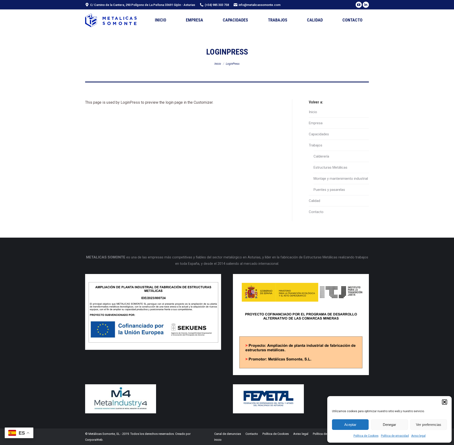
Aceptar (350, 425)
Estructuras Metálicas (330, 167)
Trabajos (315, 145)
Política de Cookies (366, 435)
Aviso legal (418, 435)
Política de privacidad (395, 435)
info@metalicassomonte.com (259, 5)
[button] (444, 402)
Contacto (316, 212)
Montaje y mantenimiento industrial (341, 178)
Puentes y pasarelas (329, 190)
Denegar (389, 425)
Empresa (316, 123)
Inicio (313, 112)
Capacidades (319, 134)
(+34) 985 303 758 (217, 5)
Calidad (314, 201)
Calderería (321, 156)
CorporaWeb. (94, 439)
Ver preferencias (428, 425)
